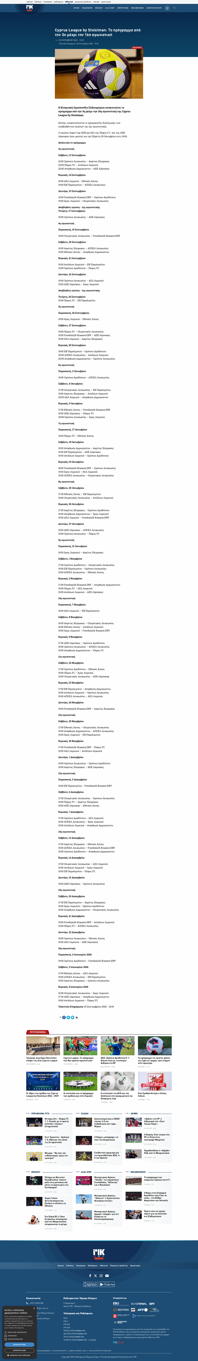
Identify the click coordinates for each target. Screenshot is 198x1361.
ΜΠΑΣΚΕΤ (35, 1172)
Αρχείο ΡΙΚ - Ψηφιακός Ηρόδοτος (77, 1306)
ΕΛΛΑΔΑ (84, 1114)
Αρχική (61, 1266)
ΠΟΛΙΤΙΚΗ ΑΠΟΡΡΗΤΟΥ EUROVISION (100, 1351)
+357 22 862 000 (36, 1303)
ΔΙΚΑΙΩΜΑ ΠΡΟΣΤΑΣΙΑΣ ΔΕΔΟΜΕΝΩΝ (38, 1351)
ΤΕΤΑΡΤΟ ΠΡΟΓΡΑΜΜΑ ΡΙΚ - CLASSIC (79, 1340)
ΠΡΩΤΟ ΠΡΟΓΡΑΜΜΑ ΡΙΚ (74, 1331)
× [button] (34, 1308)
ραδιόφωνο (58, 2)
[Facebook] (90, 1276)
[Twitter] (95, 1276)
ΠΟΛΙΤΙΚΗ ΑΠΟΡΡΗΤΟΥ (60, 1351)
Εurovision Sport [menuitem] (154, 8)
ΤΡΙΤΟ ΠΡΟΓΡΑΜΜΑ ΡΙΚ (73, 1337)
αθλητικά (69, 2)
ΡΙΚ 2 (65, 1321)
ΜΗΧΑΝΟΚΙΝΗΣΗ (138, 1172)
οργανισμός (106, 2)
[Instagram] (101, 1276)
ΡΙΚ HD (66, 1325)
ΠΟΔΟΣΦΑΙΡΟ (137, 48)
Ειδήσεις (70, 1266)
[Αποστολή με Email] (72, 1017)
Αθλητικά (104, 1266)
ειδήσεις (38, 2)
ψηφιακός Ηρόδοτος (83, 2)
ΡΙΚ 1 (65, 1318)
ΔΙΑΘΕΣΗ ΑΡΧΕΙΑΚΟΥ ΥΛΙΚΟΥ (78, 1351)
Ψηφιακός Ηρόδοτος (119, 1266)
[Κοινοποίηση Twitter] (68, 1017)
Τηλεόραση (80, 1266)
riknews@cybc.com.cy (39, 1308)
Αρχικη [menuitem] (76, 8)
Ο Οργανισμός (69, 1303)
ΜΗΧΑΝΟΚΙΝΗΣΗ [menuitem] (137, 8)
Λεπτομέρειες (19, 1328)
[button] (19, 1355)
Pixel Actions (124, 1357)
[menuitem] (174, 8)
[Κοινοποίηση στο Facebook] (64, 1017)
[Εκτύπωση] (76, 1017)
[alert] (19, 1332)
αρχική (30, 2)
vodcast (96, 2)
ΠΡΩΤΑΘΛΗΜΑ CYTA (40, 1114)
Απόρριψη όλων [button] (19, 1350)
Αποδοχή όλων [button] (19, 1345)
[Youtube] (107, 1276)
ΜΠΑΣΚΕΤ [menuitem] (99, 8)
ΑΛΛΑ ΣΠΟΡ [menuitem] (109, 8)
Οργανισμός (135, 1266)
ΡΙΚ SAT (66, 1328)
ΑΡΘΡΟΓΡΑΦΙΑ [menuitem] (122, 8)
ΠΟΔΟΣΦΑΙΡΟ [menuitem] (87, 8)
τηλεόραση (47, 2)
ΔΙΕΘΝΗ (134, 1114)
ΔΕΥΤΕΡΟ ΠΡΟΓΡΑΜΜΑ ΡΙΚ (75, 1334)
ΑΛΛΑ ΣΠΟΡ (86, 1172)
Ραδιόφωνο (93, 1266)
